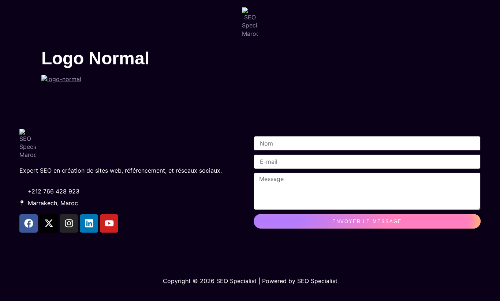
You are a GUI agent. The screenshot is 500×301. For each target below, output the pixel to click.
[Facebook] (28, 223)
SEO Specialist (317, 281)
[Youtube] (109, 223)
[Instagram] (69, 223)
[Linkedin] (89, 223)
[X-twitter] (49, 223)
